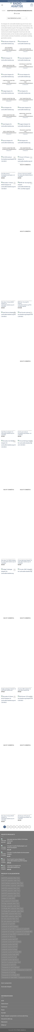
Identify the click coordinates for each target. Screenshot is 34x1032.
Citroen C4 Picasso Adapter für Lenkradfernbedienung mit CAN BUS (25, 175)
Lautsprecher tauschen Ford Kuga (9, 949)
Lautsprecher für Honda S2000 (9, 934)
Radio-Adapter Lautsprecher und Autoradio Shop (14, 1016)
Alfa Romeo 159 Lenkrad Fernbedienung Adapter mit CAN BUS (24, 817)
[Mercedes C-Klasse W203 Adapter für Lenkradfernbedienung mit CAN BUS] (8, 240)
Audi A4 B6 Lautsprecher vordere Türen (11, 890)
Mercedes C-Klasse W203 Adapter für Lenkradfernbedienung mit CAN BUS (7, 304)
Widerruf (3, 1025)
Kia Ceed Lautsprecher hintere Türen (10, 918)
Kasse (2, 1009)
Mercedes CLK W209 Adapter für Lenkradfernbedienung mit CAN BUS (8, 562)
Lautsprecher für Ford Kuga (8, 931)
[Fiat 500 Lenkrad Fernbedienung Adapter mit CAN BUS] (8, 163)
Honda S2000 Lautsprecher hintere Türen (11, 913)
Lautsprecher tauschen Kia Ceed (9, 957)
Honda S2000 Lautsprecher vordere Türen (11, 916)
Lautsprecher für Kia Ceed (23, 934)
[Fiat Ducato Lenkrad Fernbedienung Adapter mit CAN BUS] (25, 370)
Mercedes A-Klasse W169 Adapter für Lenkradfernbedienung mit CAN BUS (7, 818)
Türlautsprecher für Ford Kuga (8, 972)
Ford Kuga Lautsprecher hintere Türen (10, 903)
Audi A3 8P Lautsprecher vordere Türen (11, 880)
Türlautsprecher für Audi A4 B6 (9, 969)
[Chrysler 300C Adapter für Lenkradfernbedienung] (25, 627)
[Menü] (2, 5)
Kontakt (3, 1012)
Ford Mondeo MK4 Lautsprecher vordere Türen (12, 911)
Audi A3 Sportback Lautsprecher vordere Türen (12, 885)
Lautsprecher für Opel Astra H (8, 936)
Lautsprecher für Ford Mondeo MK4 (23, 931)
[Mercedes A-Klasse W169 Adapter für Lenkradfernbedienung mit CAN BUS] (8, 754)
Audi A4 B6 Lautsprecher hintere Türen (10, 888)
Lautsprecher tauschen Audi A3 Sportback (11, 941)
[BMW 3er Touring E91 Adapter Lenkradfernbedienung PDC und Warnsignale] (25, 240)
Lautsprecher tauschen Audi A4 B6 (9, 944)
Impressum (4, 1006)
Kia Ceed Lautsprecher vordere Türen (10, 921)
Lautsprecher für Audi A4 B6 (8, 929)
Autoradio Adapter (6, 986)
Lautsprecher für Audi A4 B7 (22, 929)
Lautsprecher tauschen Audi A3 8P (9, 939)
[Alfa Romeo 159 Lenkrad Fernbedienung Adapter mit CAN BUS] (25, 754)
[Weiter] (29, 827)
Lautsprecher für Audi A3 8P (8, 923)
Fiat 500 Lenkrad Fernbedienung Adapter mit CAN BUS (8, 175)
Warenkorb (4, 1022)
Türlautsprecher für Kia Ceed (24, 977)
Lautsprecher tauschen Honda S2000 (10, 954)
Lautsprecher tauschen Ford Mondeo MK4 (11, 952)
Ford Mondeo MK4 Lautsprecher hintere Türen (12, 908)
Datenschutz (4, 1003)
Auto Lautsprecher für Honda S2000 (10, 901)
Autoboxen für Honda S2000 (8, 898)
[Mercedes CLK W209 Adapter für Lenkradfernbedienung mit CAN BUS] (8, 499)
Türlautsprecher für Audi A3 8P (9, 964)
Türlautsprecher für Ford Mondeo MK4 (10, 975)
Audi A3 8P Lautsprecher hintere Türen (10, 878)
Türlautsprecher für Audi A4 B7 (24, 969)
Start (3, 10)
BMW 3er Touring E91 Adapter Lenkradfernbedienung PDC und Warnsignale (25, 304)
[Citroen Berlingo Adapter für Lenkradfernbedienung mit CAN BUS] (25, 499)
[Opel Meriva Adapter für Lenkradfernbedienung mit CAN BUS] (8, 370)
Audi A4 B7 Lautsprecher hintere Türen (10, 893)
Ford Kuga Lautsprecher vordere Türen (10, 906)
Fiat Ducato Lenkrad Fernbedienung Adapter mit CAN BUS (24, 433)
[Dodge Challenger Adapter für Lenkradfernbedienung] (8, 627)
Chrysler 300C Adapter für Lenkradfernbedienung (24, 689)
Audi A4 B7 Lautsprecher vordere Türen (11, 895)
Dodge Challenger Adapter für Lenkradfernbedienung (8, 689)
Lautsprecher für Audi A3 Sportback (10, 926)
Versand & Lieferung (6, 1019)
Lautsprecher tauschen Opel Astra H (10, 959)
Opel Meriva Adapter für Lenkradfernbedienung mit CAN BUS (7, 433)
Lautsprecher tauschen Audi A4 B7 (9, 946)
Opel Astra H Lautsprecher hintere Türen (11, 962)
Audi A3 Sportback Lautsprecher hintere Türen (12, 883)
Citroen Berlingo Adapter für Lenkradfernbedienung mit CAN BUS (25, 562)
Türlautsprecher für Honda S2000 (9, 977)
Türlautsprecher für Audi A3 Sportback (10, 967)
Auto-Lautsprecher (6, 983)
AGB (2, 1000)
